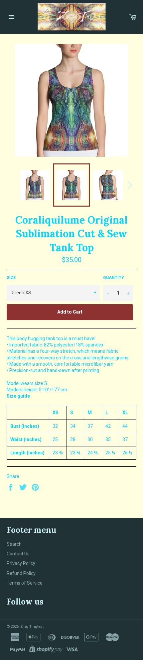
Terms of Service (25, 583)
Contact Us (18, 553)
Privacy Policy (21, 563)
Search (14, 544)
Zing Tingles (31, 626)
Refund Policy (21, 573)
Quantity (113, 277)
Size (11, 277)
